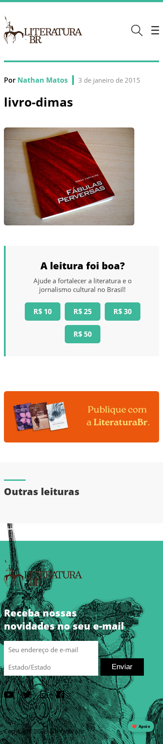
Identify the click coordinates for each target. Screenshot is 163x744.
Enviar (122, 667)
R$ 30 (122, 311)
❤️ (141, 726)
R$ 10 (42, 311)
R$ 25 (82, 311)
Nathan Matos (42, 80)
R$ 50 (82, 334)
